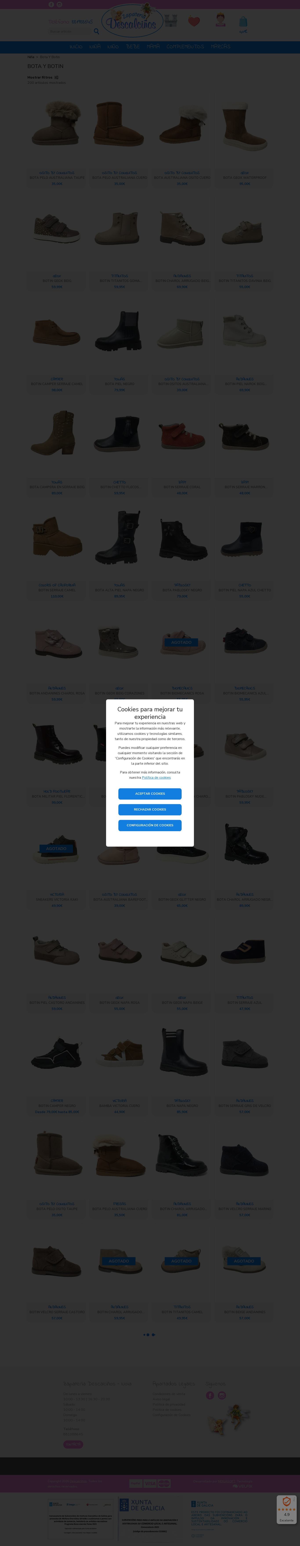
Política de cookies (156, 777)
